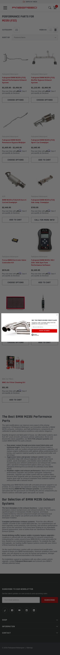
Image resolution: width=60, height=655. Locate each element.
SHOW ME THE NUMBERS (44, 331)
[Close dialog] (57, 315)
